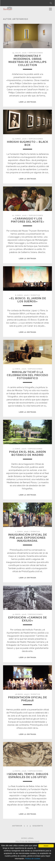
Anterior (17, 826)
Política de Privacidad (28, 841)
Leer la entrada (27, 102)
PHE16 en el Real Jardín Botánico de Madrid (27, 453)
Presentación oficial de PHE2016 (27, 699)
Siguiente (37, 826)
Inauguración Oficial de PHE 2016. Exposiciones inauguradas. (27, 537)
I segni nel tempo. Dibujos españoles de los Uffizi (27, 775)
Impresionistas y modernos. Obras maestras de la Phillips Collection (27, 60)
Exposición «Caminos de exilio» (27, 619)
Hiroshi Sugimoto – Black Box (27, 143)
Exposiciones (36, 53)
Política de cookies (32, 858)
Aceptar (46, 846)
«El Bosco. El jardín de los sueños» (27, 300)
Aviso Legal (27, 838)
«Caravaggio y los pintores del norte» (27, 220)
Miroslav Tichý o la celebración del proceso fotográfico (27, 375)
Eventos (35, 295)
